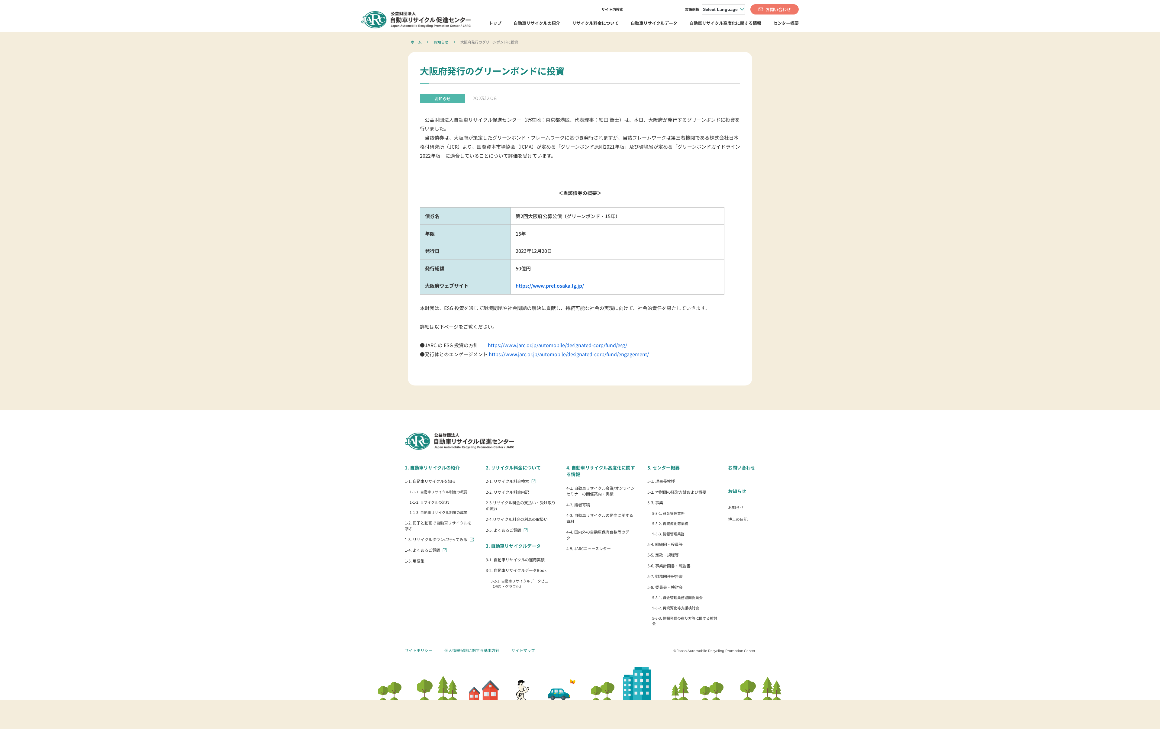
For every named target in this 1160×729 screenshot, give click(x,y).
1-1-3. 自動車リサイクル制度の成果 (438, 512)
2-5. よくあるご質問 (503, 530)
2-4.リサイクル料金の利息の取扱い (517, 519)
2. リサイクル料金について (513, 467)
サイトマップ (523, 650)
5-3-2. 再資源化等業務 (670, 523)
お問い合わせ (741, 467)
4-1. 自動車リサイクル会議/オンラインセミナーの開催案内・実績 (600, 491)
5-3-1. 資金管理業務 (668, 513)
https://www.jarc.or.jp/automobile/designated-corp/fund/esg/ (557, 345)
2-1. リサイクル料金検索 (507, 481)
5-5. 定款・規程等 (663, 555)
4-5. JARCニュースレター (588, 548)
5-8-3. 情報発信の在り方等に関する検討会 (684, 620)
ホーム (416, 41)
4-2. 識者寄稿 (578, 505)
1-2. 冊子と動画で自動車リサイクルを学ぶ (438, 526)
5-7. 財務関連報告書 (665, 576)
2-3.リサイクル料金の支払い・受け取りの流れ (521, 505)
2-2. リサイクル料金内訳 (507, 492)
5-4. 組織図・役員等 (665, 544)
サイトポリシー (418, 650)
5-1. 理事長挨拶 (661, 481)
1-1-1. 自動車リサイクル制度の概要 (438, 491)
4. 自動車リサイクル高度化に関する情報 (600, 471)
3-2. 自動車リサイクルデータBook (516, 570)
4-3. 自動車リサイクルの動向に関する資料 (599, 518)
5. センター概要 (663, 467)
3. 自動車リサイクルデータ (513, 546)
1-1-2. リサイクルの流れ (429, 502)
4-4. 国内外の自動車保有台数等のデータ (599, 535)
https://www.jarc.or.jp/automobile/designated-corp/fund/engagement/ (569, 354)
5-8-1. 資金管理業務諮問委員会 (677, 597)
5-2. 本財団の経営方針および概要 (676, 492)
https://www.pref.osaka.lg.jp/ (550, 285)
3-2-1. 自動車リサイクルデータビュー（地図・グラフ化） (521, 583)
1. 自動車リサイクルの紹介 (432, 467)
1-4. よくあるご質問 (422, 550)
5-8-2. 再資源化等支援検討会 (675, 607)
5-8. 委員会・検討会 (665, 587)
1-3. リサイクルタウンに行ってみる (436, 539)
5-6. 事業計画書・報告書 (669, 566)
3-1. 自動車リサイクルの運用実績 (515, 560)
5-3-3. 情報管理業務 (668, 533)
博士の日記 (738, 519)
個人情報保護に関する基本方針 (471, 650)
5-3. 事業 (655, 502)
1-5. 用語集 (414, 561)
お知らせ (441, 41)
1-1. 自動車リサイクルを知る (430, 481)
